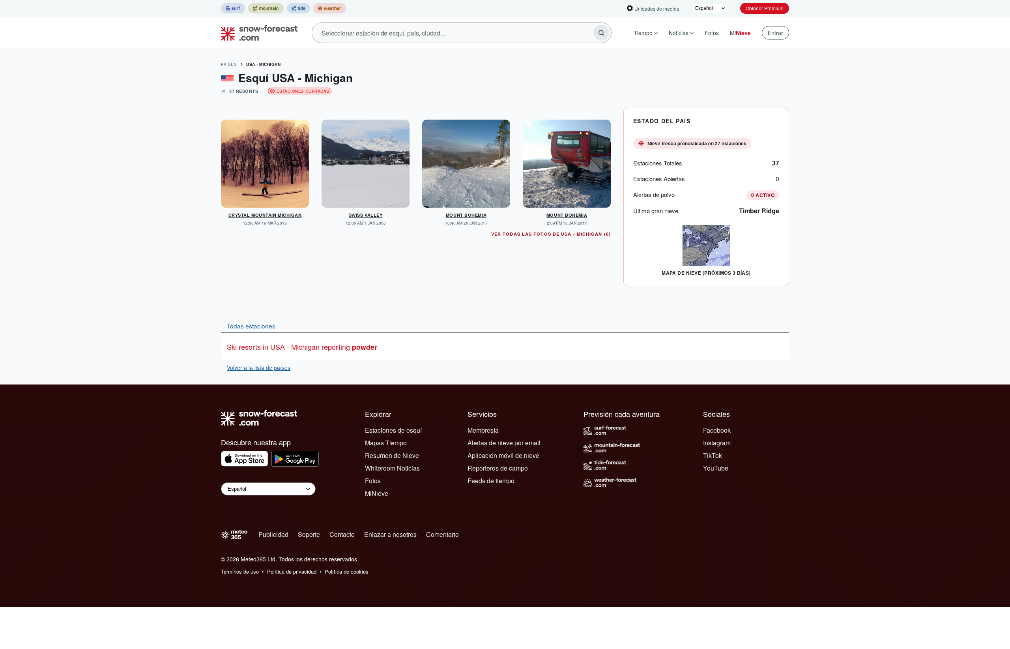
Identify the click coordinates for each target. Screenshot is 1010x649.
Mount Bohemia (466, 215)
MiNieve (376, 493)
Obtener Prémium (765, 8)
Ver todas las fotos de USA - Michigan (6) (551, 234)
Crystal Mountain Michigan (265, 215)
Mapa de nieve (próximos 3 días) (706, 272)
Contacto (342, 534)
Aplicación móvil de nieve (503, 455)
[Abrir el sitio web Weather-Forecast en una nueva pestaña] (329, 8)
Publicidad (273, 534)
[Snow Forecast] (257, 33)
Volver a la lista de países (258, 367)
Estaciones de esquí (393, 430)
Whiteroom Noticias (392, 468)
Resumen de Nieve (392, 455)
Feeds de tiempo (491, 480)
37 (775, 162)
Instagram (717, 442)
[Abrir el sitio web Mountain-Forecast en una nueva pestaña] (266, 8)
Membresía (483, 430)
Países (229, 64)
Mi (740, 33)
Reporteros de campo (498, 468)
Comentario (442, 534)
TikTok (712, 455)
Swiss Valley (366, 215)
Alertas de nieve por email (504, 442)
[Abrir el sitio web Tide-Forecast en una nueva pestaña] (298, 8)
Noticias (678, 33)
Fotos (712, 33)
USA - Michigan (263, 64)
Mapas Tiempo (386, 442)
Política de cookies (346, 571)
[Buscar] (601, 33)
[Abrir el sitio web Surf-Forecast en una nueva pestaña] (233, 8)
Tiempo (643, 33)
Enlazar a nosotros (390, 534)
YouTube (715, 468)
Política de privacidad (291, 571)
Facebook (717, 430)
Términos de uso (240, 571)
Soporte (309, 534)
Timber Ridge (759, 210)
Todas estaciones (251, 325)
